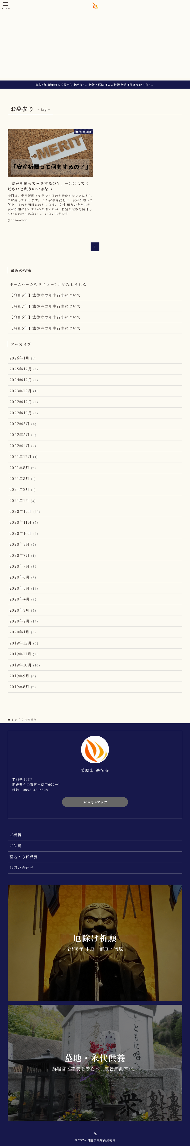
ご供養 (16, 845)
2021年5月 (23, 478)
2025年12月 (24, 369)
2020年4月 (23, 599)
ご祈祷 (16, 834)
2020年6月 (23, 577)
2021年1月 (23, 500)
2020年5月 (24, 588)
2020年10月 (24, 533)
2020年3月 (23, 610)
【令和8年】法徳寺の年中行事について (45, 295)
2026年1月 (23, 358)
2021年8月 (23, 467)
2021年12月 (24, 456)
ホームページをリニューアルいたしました (48, 284)
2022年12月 (24, 401)
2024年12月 (24, 379)
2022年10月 (24, 412)
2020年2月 (24, 621)
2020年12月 (25, 511)
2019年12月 (24, 643)
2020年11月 (24, 522)
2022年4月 (23, 445)
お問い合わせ (22, 867)
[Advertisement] (95, 45)
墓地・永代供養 (24, 856)
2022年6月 (23, 423)
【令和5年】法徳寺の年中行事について (45, 328)
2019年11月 (24, 654)
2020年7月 (23, 566)
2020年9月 (23, 544)
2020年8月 (23, 555)
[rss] (95, 1134)
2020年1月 (23, 632)
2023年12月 (24, 390)
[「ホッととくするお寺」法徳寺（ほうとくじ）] (95, 5)
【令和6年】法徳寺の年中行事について (45, 317)
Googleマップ (95, 802)
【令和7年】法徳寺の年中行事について (45, 306)
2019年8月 (23, 686)
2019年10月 (25, 665)
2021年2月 (23, 489)
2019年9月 (23, 675)
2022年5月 (23, 434)
